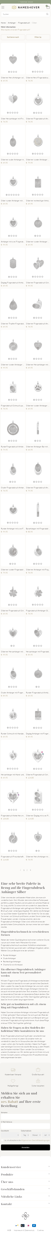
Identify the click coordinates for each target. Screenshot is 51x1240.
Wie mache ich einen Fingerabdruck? (15, 30)
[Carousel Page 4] (16, 72)
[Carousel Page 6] (18, 195)
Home (3, 23)
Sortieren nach (13, 37)
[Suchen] (47, 14)
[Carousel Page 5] (42, 71)
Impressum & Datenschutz (24, 1230)
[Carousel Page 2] (11, 72)
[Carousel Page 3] (13, 72)
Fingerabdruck (24, 23)
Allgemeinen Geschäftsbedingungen (35, 1140)
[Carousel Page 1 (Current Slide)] (9, 72)
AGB (9, 1230)
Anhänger (12, 23)
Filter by (38, 37)
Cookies (40, 1230)
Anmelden (25, 1147)
